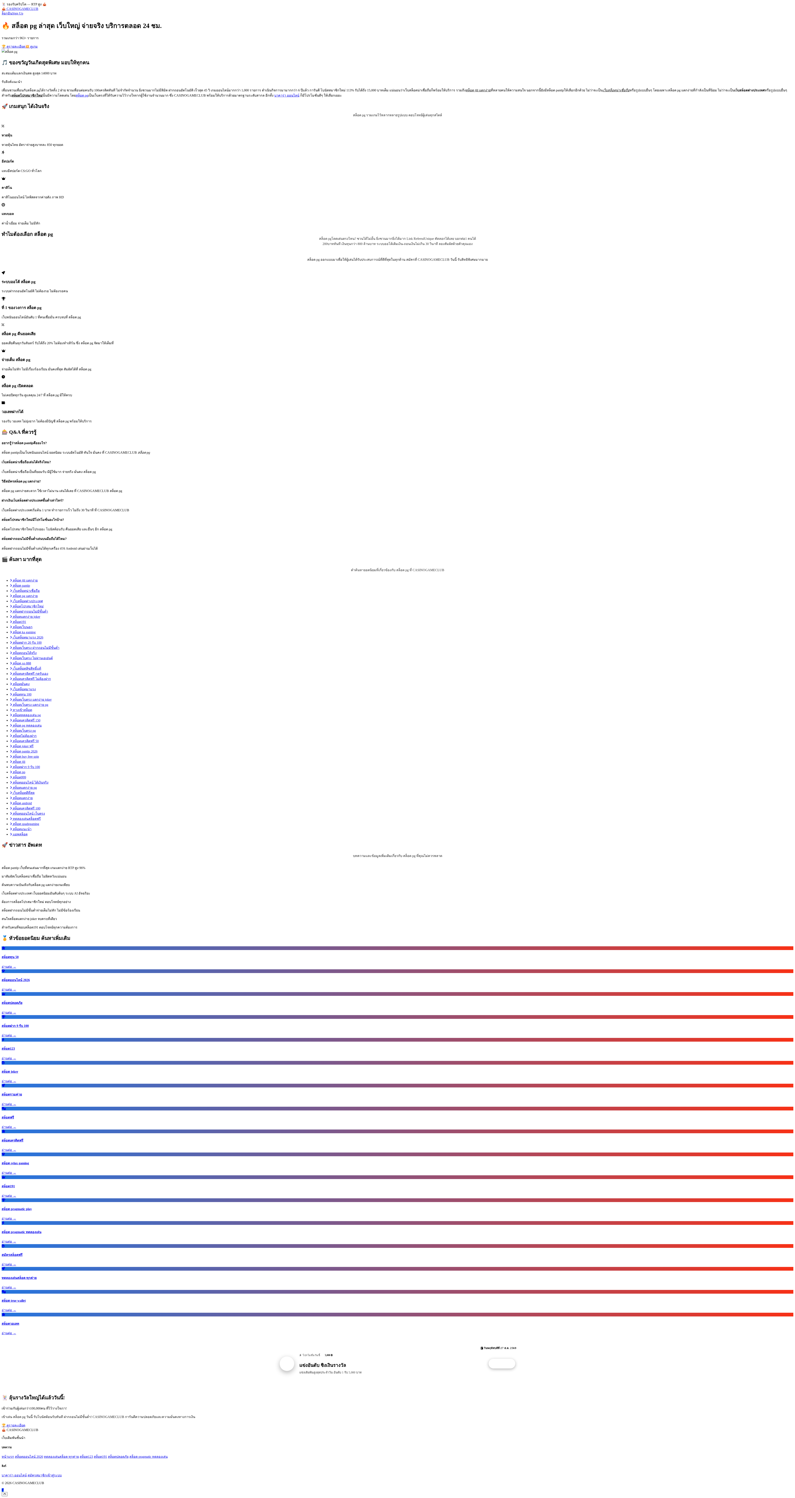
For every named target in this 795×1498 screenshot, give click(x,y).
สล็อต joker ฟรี (23, 746)
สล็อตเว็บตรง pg (24, 730)
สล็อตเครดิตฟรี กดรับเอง (30, 673)
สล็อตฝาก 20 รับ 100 (27, 642)
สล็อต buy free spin (25, 756)
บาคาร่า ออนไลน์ (286, 95)
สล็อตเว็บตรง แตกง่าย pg (30, 705)
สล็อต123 (86, 1456)
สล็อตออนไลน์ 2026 (29, 1456)
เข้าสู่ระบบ (54, 1475)
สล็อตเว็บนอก (22, 627)
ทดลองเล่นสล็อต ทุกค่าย (61, 1456)
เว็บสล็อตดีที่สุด (23, 793)
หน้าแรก (8, 1456)
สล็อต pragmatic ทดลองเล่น (148, 1456)
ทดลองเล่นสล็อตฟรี (26, 819)
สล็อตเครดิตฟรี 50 (25, 741)
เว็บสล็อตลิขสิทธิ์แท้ (26, 668)
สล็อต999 (19, 777)
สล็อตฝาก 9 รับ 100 (26, 767)
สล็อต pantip (21, 585)
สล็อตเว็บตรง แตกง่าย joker (32, 699)
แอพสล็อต (20, 834)
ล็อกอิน (7, 13)
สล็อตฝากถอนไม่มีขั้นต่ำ (30, 611)
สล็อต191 (19, 622)
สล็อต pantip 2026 (24, 751)
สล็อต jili (18, 762)
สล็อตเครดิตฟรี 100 (26, 808)
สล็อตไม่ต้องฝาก (24, 736)
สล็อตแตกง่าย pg (24, 787)
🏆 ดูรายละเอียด (13, 46)
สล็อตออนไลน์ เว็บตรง (28, 813)
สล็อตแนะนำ (21, 829)
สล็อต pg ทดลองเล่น (27, 725)
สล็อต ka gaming (24, 632)
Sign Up (17, 13)
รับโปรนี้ (504, 1363)
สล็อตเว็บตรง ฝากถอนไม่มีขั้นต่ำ (35, 648)
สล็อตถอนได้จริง (24, 653)
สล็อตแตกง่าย (22, 798)
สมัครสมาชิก (37, 1475)
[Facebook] (3, 1490)
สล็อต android (22, 803)
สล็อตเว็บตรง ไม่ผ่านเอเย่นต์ (32, 658)
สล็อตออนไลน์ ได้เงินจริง (30, 782)
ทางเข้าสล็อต (22, 710)
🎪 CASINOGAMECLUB (20, 9)
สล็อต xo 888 (21, 663)
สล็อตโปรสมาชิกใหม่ (28, 606)
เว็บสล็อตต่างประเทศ (27, 601)
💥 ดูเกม (31, 46)
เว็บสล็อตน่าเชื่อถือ (26, 591)
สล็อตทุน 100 (21, 694)
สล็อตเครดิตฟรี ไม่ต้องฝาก (31, 679)
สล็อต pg (82, 95)
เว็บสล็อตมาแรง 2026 (27, 637)
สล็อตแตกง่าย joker (26, 616)
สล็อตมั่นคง (21, 684)
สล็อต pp (18, 772)
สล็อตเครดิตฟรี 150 (26, 720)
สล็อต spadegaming (25, 824)
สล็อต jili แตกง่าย (25, 580)
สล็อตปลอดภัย (118, 1456)
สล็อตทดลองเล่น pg (26, 715)
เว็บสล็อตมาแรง (24, 689)
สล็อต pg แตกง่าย (25, 596)
